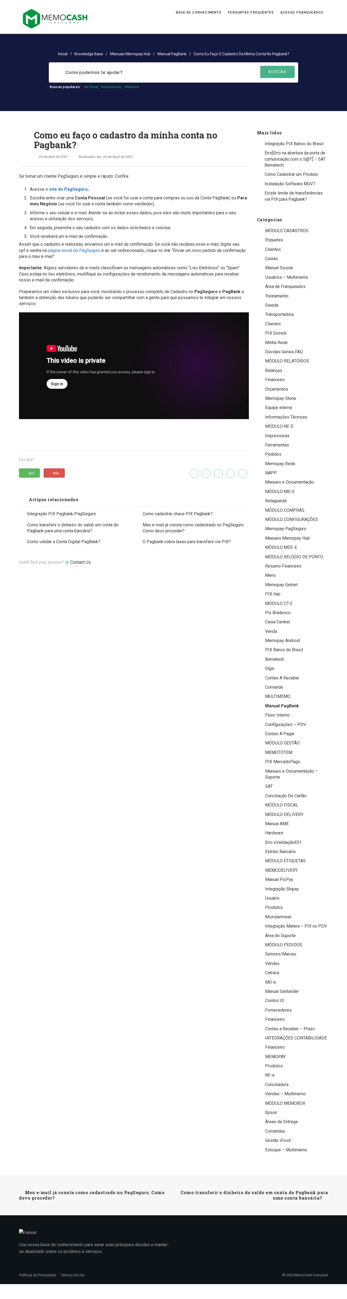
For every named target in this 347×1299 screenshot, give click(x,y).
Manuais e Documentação (289, 482)
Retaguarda (276, 500)
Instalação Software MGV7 (290, 183)
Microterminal (278, 916)
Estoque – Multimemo (286, 1149)
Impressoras (277, 435)
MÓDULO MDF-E (281, 547)
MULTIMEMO (277, 696)
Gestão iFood (278, 1140)
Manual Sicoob (279, 267)
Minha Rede (276, 342)
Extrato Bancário (280, 851)
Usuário (272, 898)
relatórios (131, 87)
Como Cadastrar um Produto (291, 174)
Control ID (274, 1000)
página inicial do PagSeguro (74, 250)
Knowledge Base (89, 54)
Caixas (271, 258)
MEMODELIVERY (281, 870)
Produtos (274, 907)
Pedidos (273, 454)
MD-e (270, 982)
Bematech (274, 659)
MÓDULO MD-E (280, 491)
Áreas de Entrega (281, 1121)
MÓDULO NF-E (279, 426)
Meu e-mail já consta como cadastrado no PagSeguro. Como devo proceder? (194, 527)
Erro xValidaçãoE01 (283, 842)
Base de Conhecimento (198, 12)
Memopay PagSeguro (285, 528)
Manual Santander (282, 991)
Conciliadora (276, 1084)
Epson (271, 1112)
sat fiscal (91, 87)
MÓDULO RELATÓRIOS (287, 361)
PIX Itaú (272, 594)
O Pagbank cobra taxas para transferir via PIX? (187, 541)
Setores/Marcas (280, 954)
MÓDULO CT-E (279, 603)
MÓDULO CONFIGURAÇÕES (291, 519)
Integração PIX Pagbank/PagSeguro (61, 513)
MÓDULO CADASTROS (287, 230)
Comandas (275, 1131)
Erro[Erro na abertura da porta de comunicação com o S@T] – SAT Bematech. (295, 159)
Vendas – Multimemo (285, 1093)
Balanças (273, 370)
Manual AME (277, 823)
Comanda (274, 687)
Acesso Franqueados (302, 12)
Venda (271, 631)
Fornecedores (278, 1010)
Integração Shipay (282, 889)
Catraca (272, 972)
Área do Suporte (280, 935)
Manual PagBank (172, 54)
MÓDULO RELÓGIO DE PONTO (294, 556)
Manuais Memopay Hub (130, 54)
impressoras (111, 87)
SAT (269, 786)
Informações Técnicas (286, 417)
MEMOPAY (275, 1056)
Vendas (272, 963)
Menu (270, 575)
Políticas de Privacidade (37, 1275)
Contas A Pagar (279, 733)
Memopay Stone (280, 398)
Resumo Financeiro (283, 566)
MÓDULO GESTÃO (282, 743)
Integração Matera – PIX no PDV (296, 926)
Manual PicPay (279, 879)
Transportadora (279, 314)
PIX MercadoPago (282, 761)
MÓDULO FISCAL (281, 805)
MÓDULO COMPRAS (284, 510)
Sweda (271, 305)
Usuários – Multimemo (286, 277)
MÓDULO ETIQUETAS (285, 860)
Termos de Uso (73, 1275)
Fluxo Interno (277, 715)
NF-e (270, 1075)
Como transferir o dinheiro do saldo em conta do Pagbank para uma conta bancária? (72, 527)
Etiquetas (274, 239)
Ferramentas (277, 445)
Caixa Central (277, 621)
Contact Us (80, 562)
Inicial (63, 54)
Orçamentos (276, 389)
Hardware (274, 832)
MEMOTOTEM (278, 752)
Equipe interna (278, 407)
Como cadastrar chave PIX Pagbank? (178, 513)
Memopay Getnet (281, 584)
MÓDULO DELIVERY (284, 814)
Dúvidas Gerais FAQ (284, 351)
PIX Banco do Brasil (284, 649)
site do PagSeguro (68, 189)
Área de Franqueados (285, 286)
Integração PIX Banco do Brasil (294, 143)
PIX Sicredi (276, 333)
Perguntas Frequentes (251, 12)
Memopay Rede (280, 463)
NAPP (271, 472)
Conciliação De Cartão (286, 795)
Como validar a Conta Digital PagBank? (63, 541)
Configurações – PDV (285, 724)
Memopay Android (282, 640)
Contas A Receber (282, 678)
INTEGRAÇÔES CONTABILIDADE (296, 1038)
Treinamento (276, 296)
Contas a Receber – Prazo (290, 1028)
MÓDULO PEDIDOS (283, 944)
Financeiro (275, 379)
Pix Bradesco (278, 612)
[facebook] (206, 473)
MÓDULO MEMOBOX (285, 1103)
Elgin (269, 668)
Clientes (273, 249)
